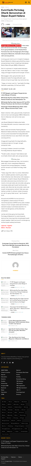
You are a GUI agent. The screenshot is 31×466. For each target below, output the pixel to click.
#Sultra (4, 426)
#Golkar (23, 404)
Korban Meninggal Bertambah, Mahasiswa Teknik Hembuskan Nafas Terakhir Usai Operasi (19, 322)
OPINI (2, 394)
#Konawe (10, 409)
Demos (20, 457)
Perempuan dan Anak (22, 372)
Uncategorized (20, 392)
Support (3, 459)
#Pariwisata (23, 415)
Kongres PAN (4, 385)
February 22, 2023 (17, 24)
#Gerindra (16, 404)
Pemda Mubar (24, 431)
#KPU (16, 412)
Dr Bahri (17, 431)
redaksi (8, 24)
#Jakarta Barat (18, 407)
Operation (4, 392)
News (2, 390)
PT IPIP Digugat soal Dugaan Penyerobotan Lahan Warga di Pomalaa (18, 283)
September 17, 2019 (13, 340)
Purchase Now (4, 457)
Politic (18, 374)
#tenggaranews (6, 428)
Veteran (18, 394)
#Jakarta (10, 407)
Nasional (3, 388)
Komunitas (4, 383)
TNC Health (19, 383)
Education (4, 377)
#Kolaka (4, 409)
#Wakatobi (10, 431)
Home (2, 7)
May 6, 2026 (18, 312)
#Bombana (24, 401)
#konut (4, 412)
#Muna (3, 415)
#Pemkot (9, 417)
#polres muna (5, 423)
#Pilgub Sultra (5, 420)
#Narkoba (9, 415)
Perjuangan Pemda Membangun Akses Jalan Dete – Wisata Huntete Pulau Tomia (20, 308)
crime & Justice (5, 372)
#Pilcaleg (15, 417)
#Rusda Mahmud (15, 423)
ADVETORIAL (4, 370)
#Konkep (17, 409)
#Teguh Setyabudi (20, 426)
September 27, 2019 (13, 325)
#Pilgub (22, 417)
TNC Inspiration (20, 385)
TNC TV (18, 390)
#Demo (3, 404)
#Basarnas (16, 401)
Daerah (7, 7)
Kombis (3, 381)
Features (13, 457)
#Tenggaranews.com (17, 428)
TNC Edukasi (19, 381)
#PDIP (3, 417)
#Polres (19, 420)
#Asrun (10, 401)
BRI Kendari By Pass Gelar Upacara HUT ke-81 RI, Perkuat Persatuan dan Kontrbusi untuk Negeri (19, 300)
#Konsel (24, 409)
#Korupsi (10, 412)
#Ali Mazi (4, 401)
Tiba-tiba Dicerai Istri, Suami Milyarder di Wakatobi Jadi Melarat (19, 338)
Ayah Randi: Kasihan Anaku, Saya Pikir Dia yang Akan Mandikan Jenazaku (18, 330)
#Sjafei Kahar (24, 423)
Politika (18, 377)
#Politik (13, 420)
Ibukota (3, 379)
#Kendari (26, 407)
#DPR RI (9, 404)
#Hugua (4, 407)
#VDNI (3, 431)
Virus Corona (5, 434)
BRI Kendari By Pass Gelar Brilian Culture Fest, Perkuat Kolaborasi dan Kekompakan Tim (19, 292)
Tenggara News (8, 461)
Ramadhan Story (21, 379)
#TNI (26, 428)
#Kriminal (21, 412)
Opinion (18, 370)
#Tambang (10, 426)
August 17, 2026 (19, 287)
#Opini (16, 415)
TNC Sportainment (21, 388)
